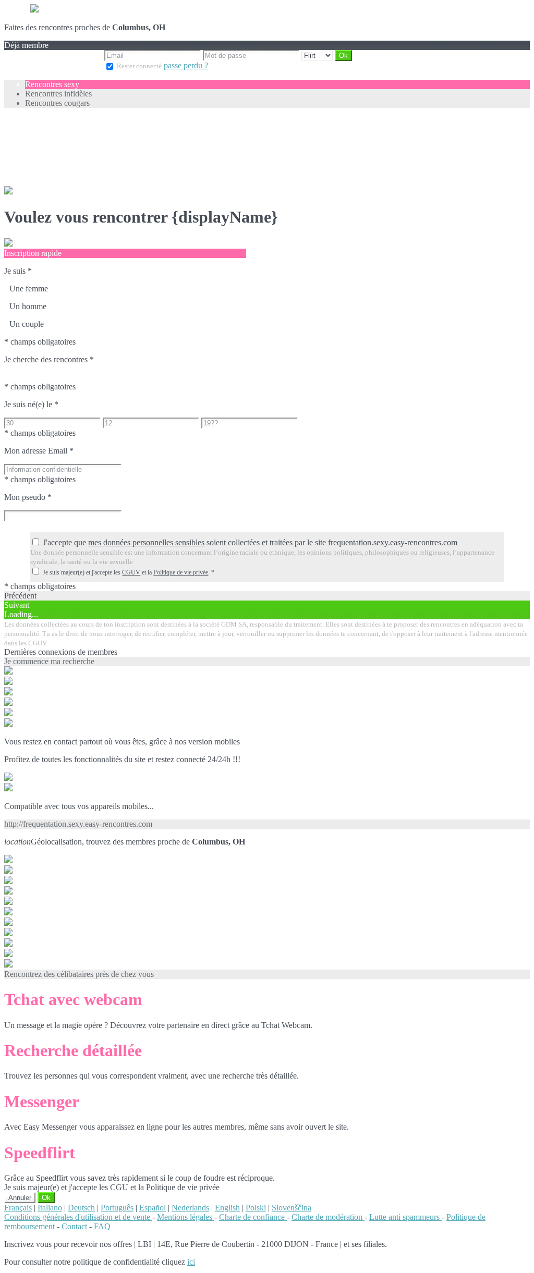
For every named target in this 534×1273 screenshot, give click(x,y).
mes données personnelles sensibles (146, 542)
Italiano (50, 1207)
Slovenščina (291, 1207)
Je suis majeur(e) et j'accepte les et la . (128, 572)
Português (117, 1207)
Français (18, 1207)
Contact (75, 1226)
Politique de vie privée (180, 572)
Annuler (19, 1198)
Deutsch (81, 1207)
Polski (256, 1207)
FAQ (102, 1226)
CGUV (131, 572)
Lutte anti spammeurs (405, 1217)
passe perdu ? (186, 65)
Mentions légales (185, 1217)
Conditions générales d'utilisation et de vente (78, 1217)
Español (152, 1207)
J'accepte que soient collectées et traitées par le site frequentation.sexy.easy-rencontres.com (250, 542)
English (227, 1207)
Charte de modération (328, 1217)
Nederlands (190, 1207)
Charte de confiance (253, 1217)
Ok (46, 1198)
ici (191, 1261)
